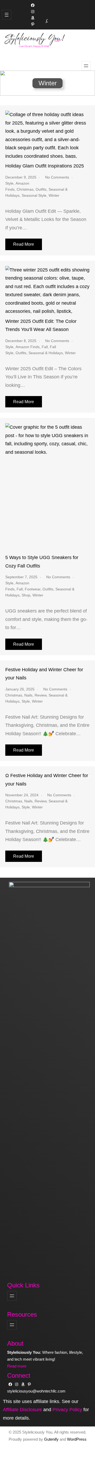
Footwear (32, 589)
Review (40, 695)
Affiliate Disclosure (22, 1409)
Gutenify (52, 1439)
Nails (28, 695)
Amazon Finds (28, 347)
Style (9, 183)
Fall (45, 347)
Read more (16, 1366)
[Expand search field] (47, 21)
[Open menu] (6, 14)
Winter (54, 195)
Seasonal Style (34, 195)
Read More (23, 244)
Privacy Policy (67, 1409)
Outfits (41, 189)
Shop (26, 595)
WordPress (77, 1439)
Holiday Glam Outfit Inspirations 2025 (44, 166)
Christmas (25, 189)
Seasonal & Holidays (45, 353)
